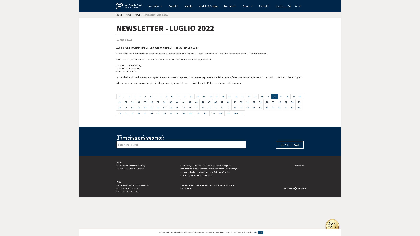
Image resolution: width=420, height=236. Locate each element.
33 (132, 102)
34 (139, 102)
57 (286, 102)
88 (299, 107)
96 (164, 113)
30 (300, 96)
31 (119, 102)
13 (191, 96)
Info (255, 232)
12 (185, 96)
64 (145, 107)
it (296, 6)
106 (236, 113)
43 (196, 102)
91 (132, 113)
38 (164, 102)
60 (119, 107)
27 (281, 96)
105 (228, 113)
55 (273, 102)
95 (158, 113)
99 (183, 113)
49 (235, 102)
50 (241, 102)
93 (145, 113)
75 (215, 107)
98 (177, 113)
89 (119, 113)
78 (235, 107)
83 (267, 107)
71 (190, 107)
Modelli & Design (208, 6)
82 (260, 107)
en (300, 6)
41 (183, 102)
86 (286, 107)
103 (213, 113)
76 (222, 107)
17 (217, 96)
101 (198, 113)
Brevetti (173, 6)
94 (151, 113)
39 (171, 102)
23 (255, 96)
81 (254, 107)
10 (172, 96)
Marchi (188, 6)
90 (126, 113)
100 (190, 113)
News (246, 6)
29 (294, 96)
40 (177, 102)
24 (262, 96)
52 (254, 102)
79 (241, 107)
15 (204, 96)
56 (279, 102)
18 (223, 96)
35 (145, 102)
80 (247, 107)
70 (183, 107)
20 (236, 96)
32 (126, 102)
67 (164, 107)
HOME (119, 14)
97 (171, 113)
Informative (299, 165)
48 (228, 102)
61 (126, 107)
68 (171, 107)
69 (177, 107)
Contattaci (290, 145)
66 (158, 107)
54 (267, 102)
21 (242, 96)
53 (260, 102)
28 (287, 96)
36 (151, 102)
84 (273, 107)
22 (249, 96)
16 (210, 96)
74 (209, 107)
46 (215, 102)
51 (247, 102)
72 (196, 107)
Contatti (264, 6)
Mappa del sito (186, 188)
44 (203, 102)
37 (158, 102)
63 (139, 107)
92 (139, 113)
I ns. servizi (230, 6)
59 (299, 102)
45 (209, 102)
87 (292, 107)
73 (203, 107)
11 (178, 96)
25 (268, 96)
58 (292, 102)
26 (275, 96)
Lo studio (153, 6)
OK (261, 232)
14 (198, 96)
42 (190, 102)
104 (220, 113)
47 (222, 102)
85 (279, 107)
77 (228, 107)
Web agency (289, 188)
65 (151, 107)
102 (205, 113)
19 (230, 96)
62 (132, 107)
